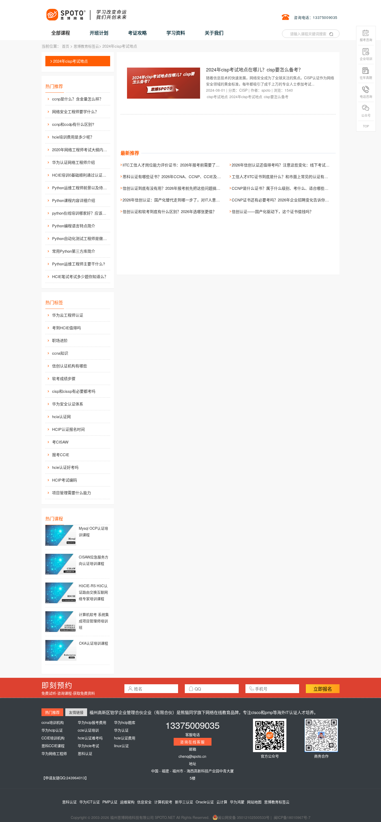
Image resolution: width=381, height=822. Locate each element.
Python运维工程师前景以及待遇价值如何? (80, 187)
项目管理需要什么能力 (71, 492)
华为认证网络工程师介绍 (73, 162)
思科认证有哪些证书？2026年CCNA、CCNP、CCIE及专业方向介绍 (181, 176)
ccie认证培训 (88, 730)
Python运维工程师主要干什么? (78, 263)
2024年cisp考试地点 (70, 61)
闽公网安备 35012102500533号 (244, 817)
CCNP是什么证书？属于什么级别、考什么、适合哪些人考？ (284, 188)
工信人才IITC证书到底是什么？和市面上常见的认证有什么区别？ (288, 176)
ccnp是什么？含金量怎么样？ (77, 98)
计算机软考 (163, 801)
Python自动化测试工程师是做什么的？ (80, 238)
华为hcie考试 (88, 745)
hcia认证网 (61, 416)
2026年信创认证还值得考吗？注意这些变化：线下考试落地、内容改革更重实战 (300, 165)
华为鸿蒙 (237, 801)
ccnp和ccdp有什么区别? (73, 124)
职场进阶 (60, 340)
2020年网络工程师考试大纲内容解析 (80, 149)
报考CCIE (60, 454)
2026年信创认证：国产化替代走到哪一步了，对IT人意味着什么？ (179, 199)
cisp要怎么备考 (276, 96)
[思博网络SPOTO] (86, 12)
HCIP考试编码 (64, 480)
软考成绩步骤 (63, 378)
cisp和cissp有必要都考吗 (73, 391)
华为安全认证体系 (67, 403)
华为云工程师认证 (67, 315)
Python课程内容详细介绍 (73, 200)
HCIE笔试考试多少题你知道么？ (80, 276)
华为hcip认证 (52, 730)
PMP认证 (109, 801)
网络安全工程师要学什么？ (75, 111)
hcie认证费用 (124, 737)
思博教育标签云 (86, 46)
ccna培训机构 (52, 722)
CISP (243, 90)
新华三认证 (184, 801)
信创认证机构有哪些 (69, 365)
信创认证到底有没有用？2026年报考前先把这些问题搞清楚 (173, 188)
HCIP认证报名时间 (68, 429)
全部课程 (60, 33)
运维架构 (127, 801)
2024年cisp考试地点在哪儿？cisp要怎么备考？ (254, 69)
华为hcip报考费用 (92, 722)
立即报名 (322, 688)
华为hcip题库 (124, 722)
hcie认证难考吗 (90, 737)
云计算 (221, 801)
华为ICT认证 (89, 801)
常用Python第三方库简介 (73, 251)
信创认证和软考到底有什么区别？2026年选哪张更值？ (169, 211)
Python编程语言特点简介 (73, 225)
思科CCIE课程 (53, 745)
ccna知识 (60, 353)
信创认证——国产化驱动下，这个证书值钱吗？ (272, 211)
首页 (65, 46)
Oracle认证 (205, 801)
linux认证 (121, 745)
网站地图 (254, 801)
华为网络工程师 (54, 753)
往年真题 (366, 77)
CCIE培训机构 (53, 737)
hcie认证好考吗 (65, 467)
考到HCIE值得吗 (66, 327)
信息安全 (144, 801)
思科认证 (85, 753)
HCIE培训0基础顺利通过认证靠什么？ (80, 175)
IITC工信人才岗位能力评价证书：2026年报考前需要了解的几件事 (179, 165)
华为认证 (121, 730)
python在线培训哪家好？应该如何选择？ (80, 213)
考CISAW (60, 442)
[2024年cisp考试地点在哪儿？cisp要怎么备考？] (163, 82)
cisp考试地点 (217, 96)
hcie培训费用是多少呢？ (73, 137)
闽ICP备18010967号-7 (292, 817)
